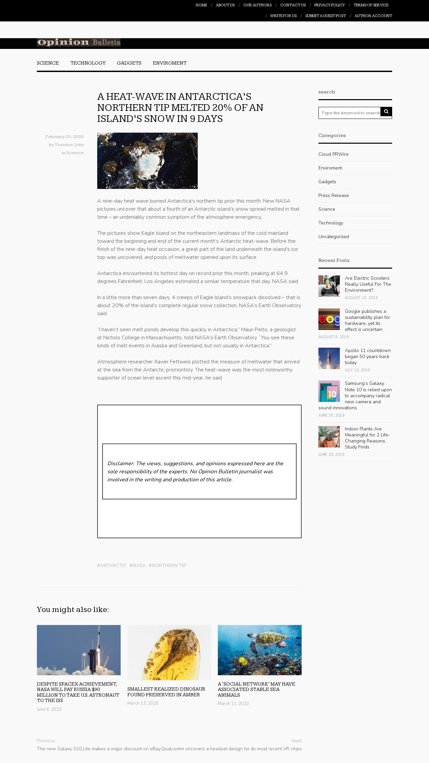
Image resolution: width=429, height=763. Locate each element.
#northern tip (167, 566)
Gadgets (129, 63)
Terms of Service (371, 5)
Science (48, 63)
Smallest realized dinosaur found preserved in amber (166, 692)
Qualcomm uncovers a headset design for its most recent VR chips (231, 749)
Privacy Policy (329, 5)
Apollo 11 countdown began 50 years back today (368, 356)
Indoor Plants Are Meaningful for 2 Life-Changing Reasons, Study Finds (367, 438)
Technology (88, 63)
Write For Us (283, 15)
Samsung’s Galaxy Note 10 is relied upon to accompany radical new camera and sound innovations (355, 395)
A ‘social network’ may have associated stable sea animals (256, 689)
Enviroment (170, 63)
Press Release (333, 195)
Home (201, 5)
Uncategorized (333, 236)
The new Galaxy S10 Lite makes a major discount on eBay (99, 749)
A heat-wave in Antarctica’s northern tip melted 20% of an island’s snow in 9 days (180, 108)
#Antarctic (112, 566)
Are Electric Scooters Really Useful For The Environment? (368, 284)
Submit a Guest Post (325, 15)
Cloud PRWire (333, 154)
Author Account (373, 15)
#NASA (138, 566)
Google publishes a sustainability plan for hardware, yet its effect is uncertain (367, 320)
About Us (225, 5)
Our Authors (257, 5)
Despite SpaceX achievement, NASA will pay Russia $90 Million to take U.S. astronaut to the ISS (78, 692)
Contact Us (293, 5)
